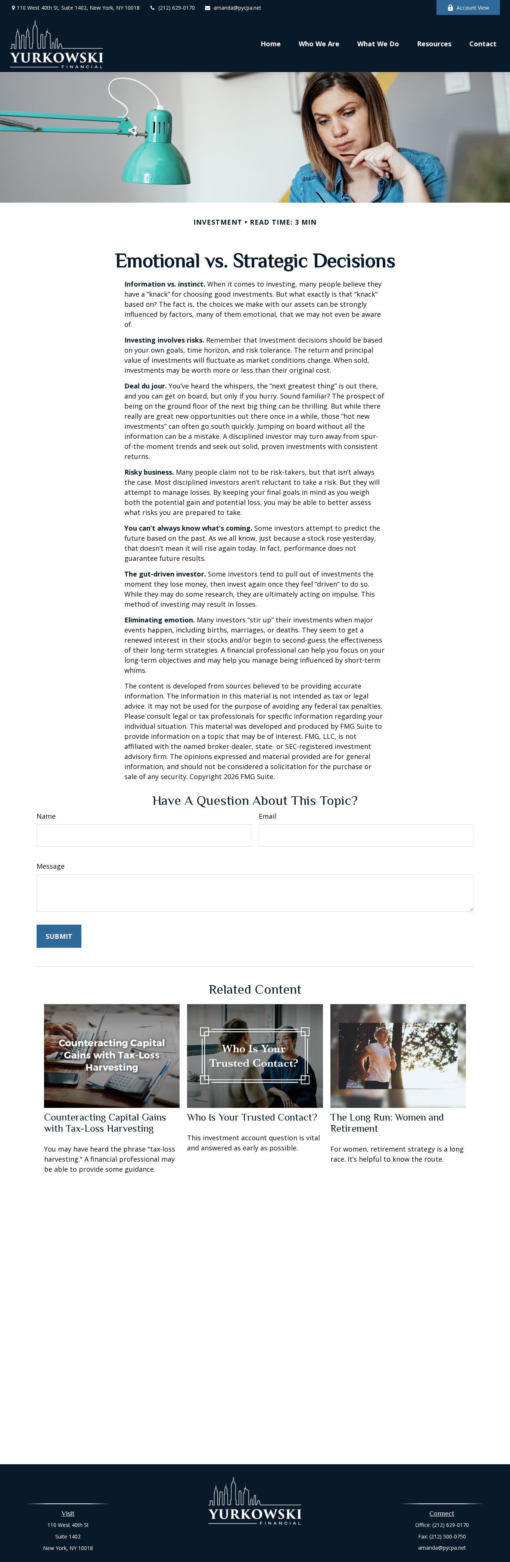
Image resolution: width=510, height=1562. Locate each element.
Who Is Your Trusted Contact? (252, 1117)
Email (267, 816)
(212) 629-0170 (176, 7)
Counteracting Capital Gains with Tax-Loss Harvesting (105, 1123)
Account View (473, 7)
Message (51, 866)
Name (46, 816)
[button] (270, 43)
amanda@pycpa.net (237, 7)
